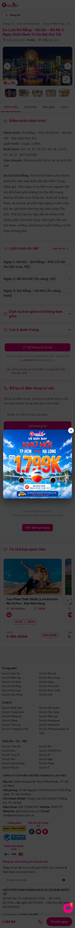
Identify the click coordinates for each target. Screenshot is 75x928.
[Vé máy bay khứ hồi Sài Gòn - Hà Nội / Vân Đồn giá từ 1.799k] (37, 464)
